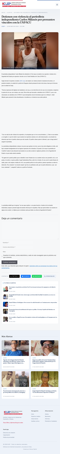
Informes (47, 418)
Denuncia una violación (9, 432)
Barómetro (48, 416)
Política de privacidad (8, 437)
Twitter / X (15, 276)
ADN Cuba (22, 80)
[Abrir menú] (57, 4)
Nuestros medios (35, 416)
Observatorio (34, 418)
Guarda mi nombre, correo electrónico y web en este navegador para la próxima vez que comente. (29, 256)
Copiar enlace (50, 276)
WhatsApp (38, 276)
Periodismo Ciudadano (51, 421)
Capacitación (6, 435)
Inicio (3, 12)
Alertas (9, 12)
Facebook (26, 276)
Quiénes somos (35, 421)
